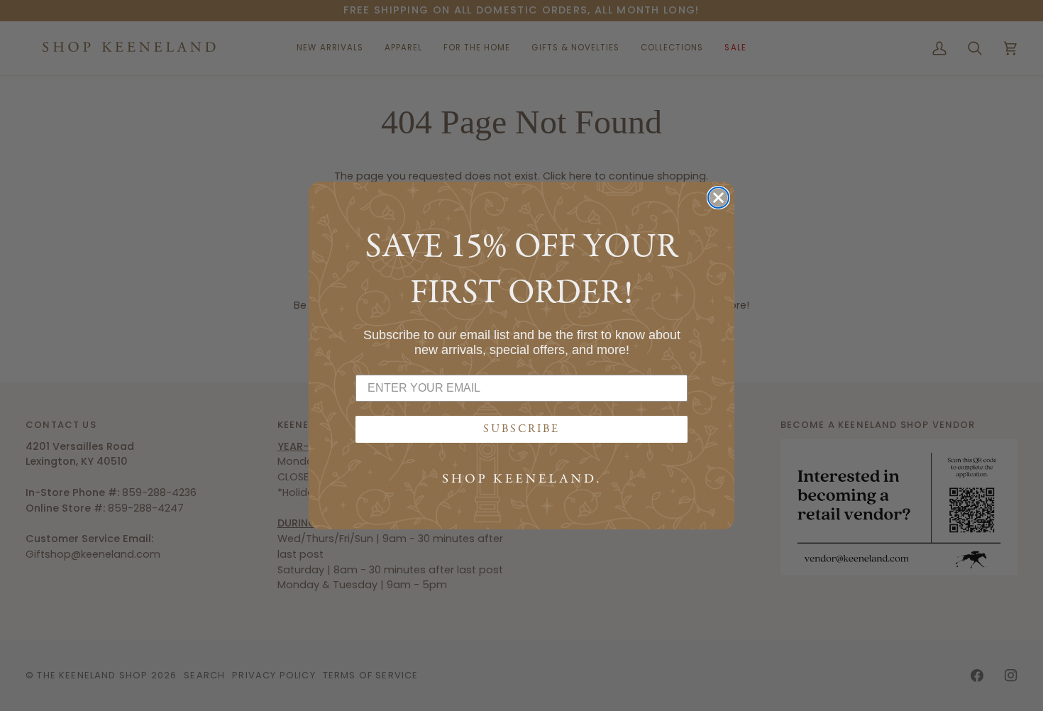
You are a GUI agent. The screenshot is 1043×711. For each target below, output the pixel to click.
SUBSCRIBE (521, 429)
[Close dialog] (718, 197)
